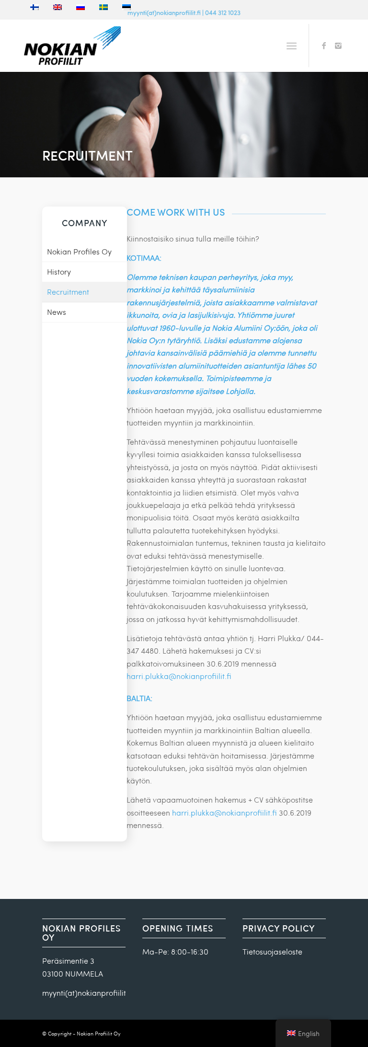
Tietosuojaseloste (272, 951)
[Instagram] (338, 45)
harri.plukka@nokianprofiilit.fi (178, 675)
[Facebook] (324, 45)
